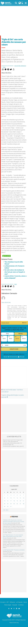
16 (7, 500)
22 (4, 503)
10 (10, 498)
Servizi (25, 602)
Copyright (14, 605)
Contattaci (21, 605)
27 (20, 503)
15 (4, 500)
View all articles (6, 302)
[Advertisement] (14, 21)
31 (10, 506)
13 (20, 498)
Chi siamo (3, 602)
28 (23, 503)
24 (10, 503)
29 (4, 506)
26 (17, 503)
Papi (4, 67)
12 (17, 498)
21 (23, 500)
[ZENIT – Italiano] (8, 3)
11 (14, 498)
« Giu (4, 510)
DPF (8, 602)
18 (14, 500)
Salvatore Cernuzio (20, 65)
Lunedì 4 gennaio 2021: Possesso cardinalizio (14, 550)
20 (20, 500)
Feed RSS (14, 517)
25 (14, 503)
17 (10, 500)
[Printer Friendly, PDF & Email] (6, 256)
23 (7, 503)
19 (17, 500)
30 (7, 506)
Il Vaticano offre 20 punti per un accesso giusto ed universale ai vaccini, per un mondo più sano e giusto (13, 521)
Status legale (7, 605)
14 (23, 498)
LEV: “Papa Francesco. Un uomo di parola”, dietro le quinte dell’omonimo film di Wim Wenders (13, 536)
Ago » (7, 510)
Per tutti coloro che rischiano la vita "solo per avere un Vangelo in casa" (14, 272)
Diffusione (12, 602)
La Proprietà (19, 602)
